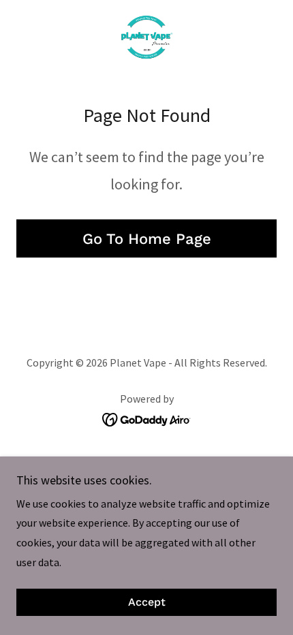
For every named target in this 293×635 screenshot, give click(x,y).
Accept (147, 602)
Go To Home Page (146, 238)
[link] (146, 38)
